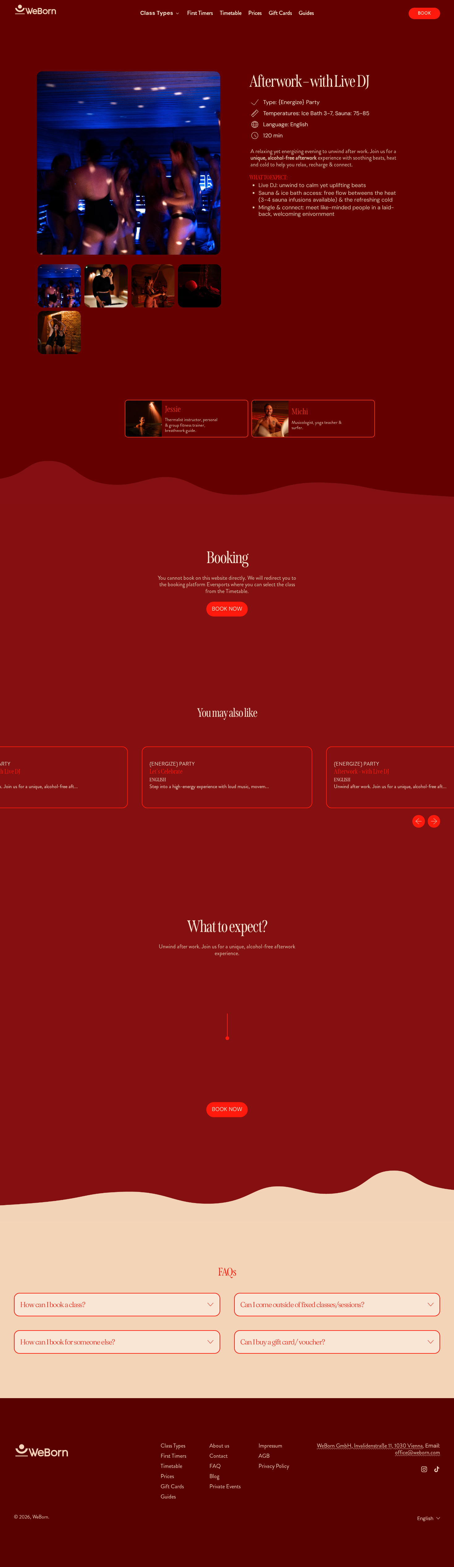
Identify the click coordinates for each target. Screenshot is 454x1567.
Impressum (270, 1446)
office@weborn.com (417, 1452)
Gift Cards (280, 13)
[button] (59, 285)
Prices (255, 13)
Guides (306, 13)
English (425, 1518)
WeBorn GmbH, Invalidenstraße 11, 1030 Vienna (370, 1446)
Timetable (231, 13)
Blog (214, 1476)
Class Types (173, 1446)
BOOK (424, 13)
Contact (218, 1456)
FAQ (215, 1466)
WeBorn (40, 1516)
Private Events (225, 1486)
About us (219, 1446)
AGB (264, 1456)
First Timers (200, 13)
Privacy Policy (274, 1466)
